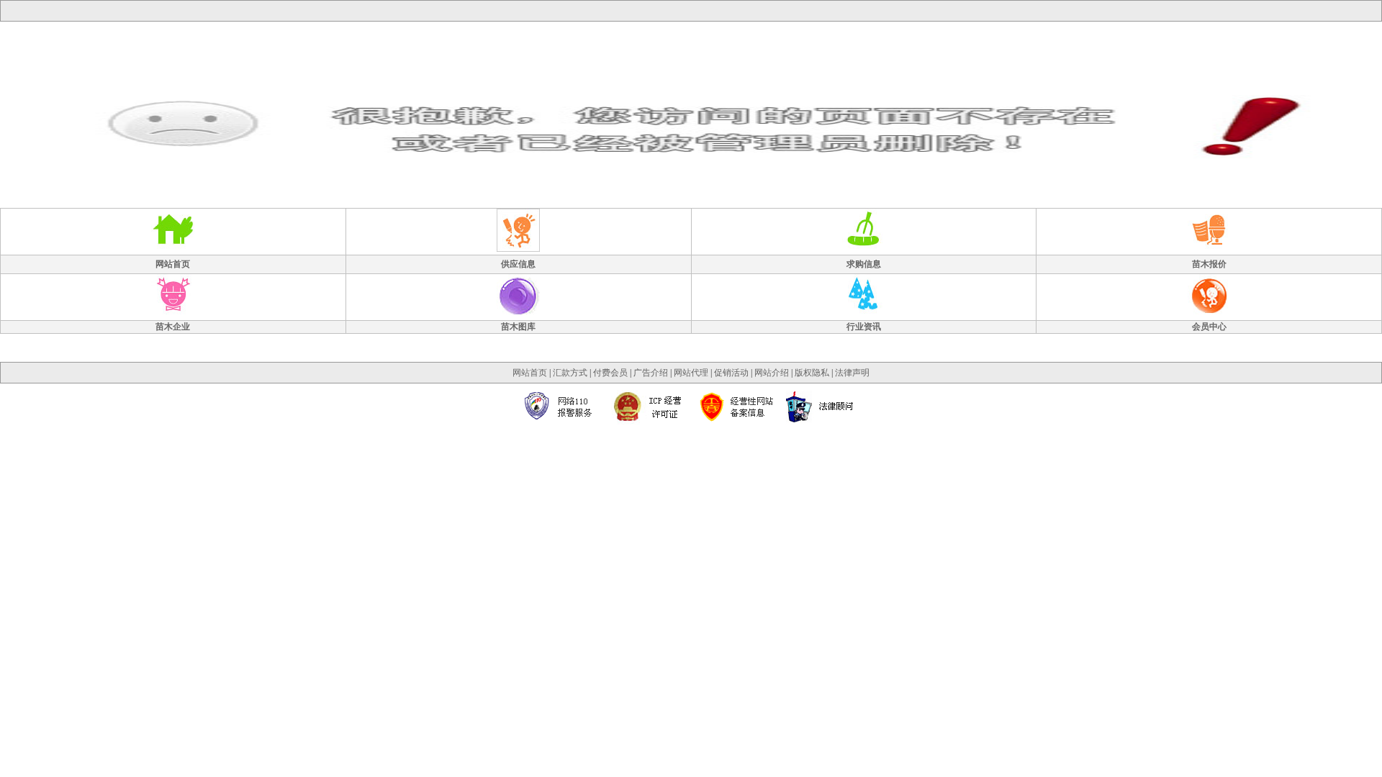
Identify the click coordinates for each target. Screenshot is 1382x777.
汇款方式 (570, 373)
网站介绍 (771, 373)
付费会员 (610, 373)
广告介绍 (650, 373)
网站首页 (529, 373)
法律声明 (852, 373)
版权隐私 (812, 373)
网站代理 (691, 373)
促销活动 (731, 373)
